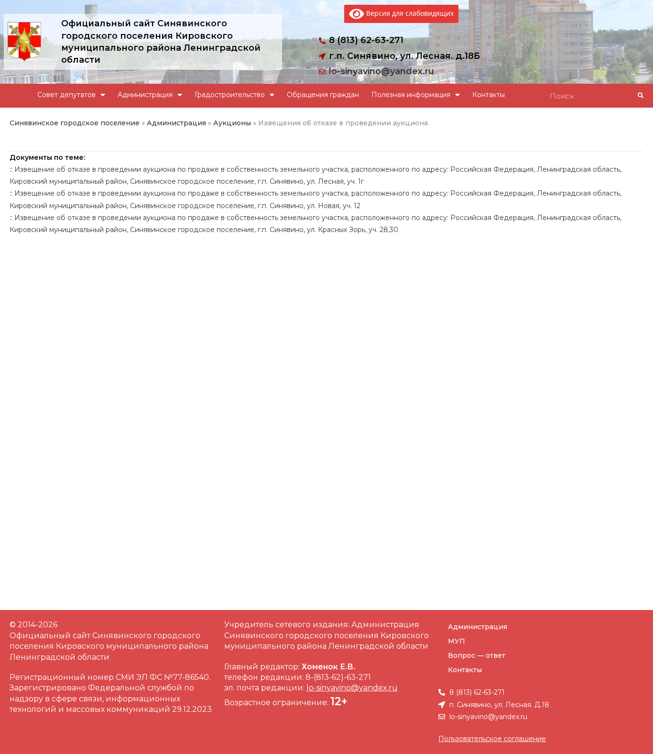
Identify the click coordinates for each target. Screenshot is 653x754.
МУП (456, 641)
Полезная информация (410, 94)
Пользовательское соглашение (492, 738)
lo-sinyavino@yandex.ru (381, 71)
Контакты (488, 94)
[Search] (640, 96)
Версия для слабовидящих (409, 13)
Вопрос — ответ (476, 655)
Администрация (145, 94)
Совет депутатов (66, 94)
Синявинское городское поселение (75, 123)
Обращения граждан (323, 94)
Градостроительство (230, 94)
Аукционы (232, 123)
